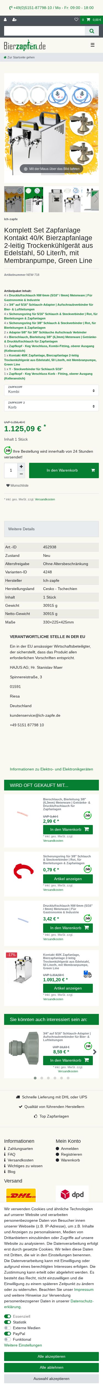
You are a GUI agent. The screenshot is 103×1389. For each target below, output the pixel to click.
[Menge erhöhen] (21, 466)
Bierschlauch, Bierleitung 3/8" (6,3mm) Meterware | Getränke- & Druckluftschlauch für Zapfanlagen (66, 804)
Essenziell (21, 1316)
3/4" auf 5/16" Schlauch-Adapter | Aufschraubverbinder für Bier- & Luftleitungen (67, 1037)
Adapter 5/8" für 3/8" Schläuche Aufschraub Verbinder (48, 332)
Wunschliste (19, 485)
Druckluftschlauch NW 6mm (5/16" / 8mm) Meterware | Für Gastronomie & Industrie (68, 909)
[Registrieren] (15, 20)
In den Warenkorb (62, 470)
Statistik (19, 1322)
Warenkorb (70, 1160)
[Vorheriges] (8, 128)
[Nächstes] (94, 128)
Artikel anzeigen (68, 879)
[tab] (51, 529)
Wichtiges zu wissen (25, 1166)
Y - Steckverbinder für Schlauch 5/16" (36, 369)
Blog (11, 1171)
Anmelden (70, 1148)
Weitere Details (21, 529)
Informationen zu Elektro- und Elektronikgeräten (51, 769)
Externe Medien (26, 1328)
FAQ (11, 1154)
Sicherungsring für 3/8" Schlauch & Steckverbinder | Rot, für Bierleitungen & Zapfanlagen (67, 860)
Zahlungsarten (20, 1148)
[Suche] (92, 31)
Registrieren (71, 1154)
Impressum (84, 1289)
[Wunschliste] (76, 20)
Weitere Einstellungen (23, 1345)
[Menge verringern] (21, 474)
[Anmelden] (6, 20)
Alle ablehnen (51, 1367)
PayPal (19, 1333)
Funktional (22, 1339)
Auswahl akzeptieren (51, 1378)
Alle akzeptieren (51, 1356)
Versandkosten (44, 499)
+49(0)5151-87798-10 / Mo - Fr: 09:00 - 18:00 (53, 7)
